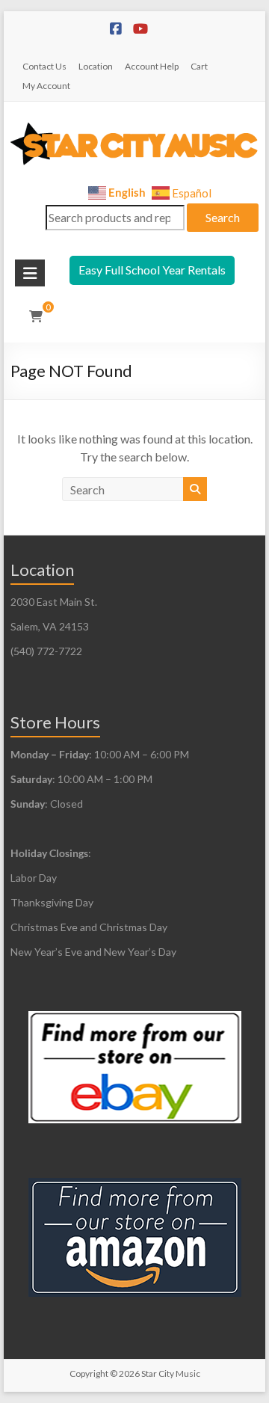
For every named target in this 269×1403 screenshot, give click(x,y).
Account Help (152, 66)
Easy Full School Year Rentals (152, 270)
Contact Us (44, 66)
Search (222, 217)
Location (95, 66)
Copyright (88, 1373)
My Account (46, 85)
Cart (199, 66)
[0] (36, 316)
